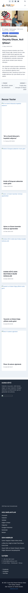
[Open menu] (25, 5)
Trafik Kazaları (14, 33)
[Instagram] (12, 1)
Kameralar (5, 530)
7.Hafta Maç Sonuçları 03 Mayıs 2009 (20, 86)
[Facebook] (15, 1)
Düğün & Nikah (6, 522)
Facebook (5, 569)
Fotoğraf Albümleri (7, 527)
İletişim (4, 532)
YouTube (5, 573)
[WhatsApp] (10, 1)
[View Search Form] (25, 1)
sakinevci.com (14, 588)
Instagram (5, 571)
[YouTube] (18, 1)
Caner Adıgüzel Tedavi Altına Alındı (12, 540)
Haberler (5, 33)
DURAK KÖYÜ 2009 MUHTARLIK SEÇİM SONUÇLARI (10, 274)
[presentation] (14, 118)
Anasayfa (4, 515)
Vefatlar (4, 520)
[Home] (2, 29)
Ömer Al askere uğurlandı (12, 364)
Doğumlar (4, 525)
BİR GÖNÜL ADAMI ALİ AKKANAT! (7, 85)
